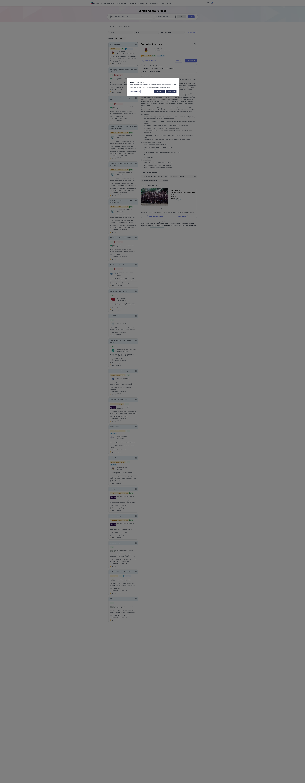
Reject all (159, 91)
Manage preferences (135, 91)
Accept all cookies (171, 91)
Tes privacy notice (165, 87)
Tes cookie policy (156, 87)
